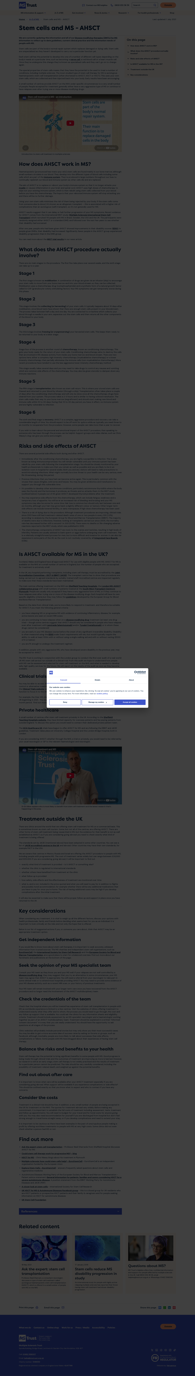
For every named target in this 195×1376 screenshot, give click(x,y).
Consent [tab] (63, 680)
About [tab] (131, 680)
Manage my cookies (96, 702)
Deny (65, 702)
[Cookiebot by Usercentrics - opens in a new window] (136, 672)
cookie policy (102, 694)
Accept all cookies (130, 702)
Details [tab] (97, 680)
